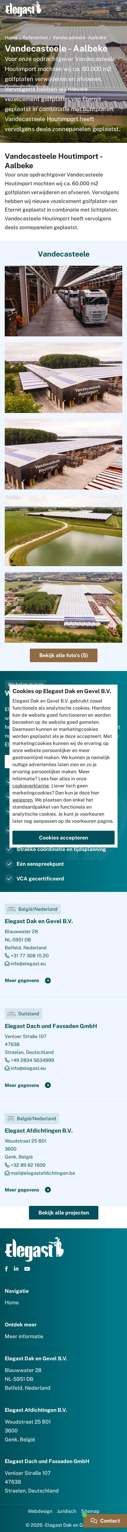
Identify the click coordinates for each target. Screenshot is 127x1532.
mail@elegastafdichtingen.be (42, 1173)
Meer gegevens (22, 980)
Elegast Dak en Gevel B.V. (39, 921)
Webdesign (40, 1511)
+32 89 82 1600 (27, 1165)
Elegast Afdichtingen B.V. (39, 1130)
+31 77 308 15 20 (29, 955)
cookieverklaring (30, 786)
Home (11, 37)
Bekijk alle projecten (63, 1212)
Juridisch (66, 1511)
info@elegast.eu (27, 963)
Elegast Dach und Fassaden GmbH (51, 1026)
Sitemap (90, 1511)
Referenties (35, 37)
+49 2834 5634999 (31, 1060)
